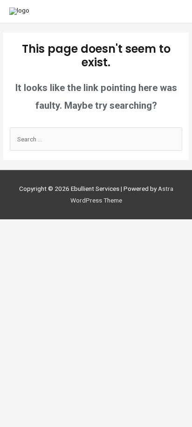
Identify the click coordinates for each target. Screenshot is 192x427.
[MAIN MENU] (173, 11)
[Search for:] (96, 139)
